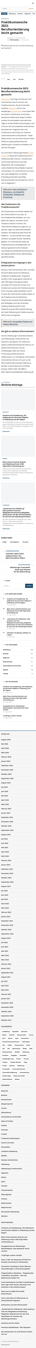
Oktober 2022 (6, 929)
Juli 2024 (4, 839)
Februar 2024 (6, 860)
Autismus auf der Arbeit (10, 1323)
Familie (4, 1125)
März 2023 (5, 908)
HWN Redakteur (14, 40)
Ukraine (12, 1066)
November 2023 (7, 873)
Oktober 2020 (6, 1011)
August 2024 (6, 834)
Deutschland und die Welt (18, 666)
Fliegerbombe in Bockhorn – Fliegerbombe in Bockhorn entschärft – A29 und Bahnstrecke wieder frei (17, 1275)
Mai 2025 (4, 796)
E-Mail (4, 542)
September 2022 (7, 934)
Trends (4, 1066)
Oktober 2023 (6, 878)
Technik (4, 1186)
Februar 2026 (6, 757)
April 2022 (5, 955)
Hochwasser (26, 1042)
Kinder (10, 1045)
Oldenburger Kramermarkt (11, 1169)
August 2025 (6, 783)
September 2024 (7, 830)
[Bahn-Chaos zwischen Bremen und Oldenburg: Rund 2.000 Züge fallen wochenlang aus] (18, 446)
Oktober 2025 (6, 774)
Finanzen (4, 1130)
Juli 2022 (4, 942)
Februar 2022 (6, 964)
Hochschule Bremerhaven (10, 1042)
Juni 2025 (4, 791)
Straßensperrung (8, 1059)
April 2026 (5, 748)
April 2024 (5, 852)
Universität (6, 1069)
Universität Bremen (18, 1069)
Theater (5, 1062)
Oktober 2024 (6, 826)
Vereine (4, 1199)
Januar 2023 (5, 916)
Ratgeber (14, 1055)
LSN (8, 1048)
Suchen (31, 8)
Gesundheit (5, 1147)
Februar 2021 (6, 994)
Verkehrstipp (6, 1076)
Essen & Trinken (7, 1121)
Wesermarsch (6, 1207)
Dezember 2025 (7, 765)
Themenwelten (7, 1190)
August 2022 (6, 938)
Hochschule (25, 1038)
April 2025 (5, 800)
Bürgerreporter (7, 1104)
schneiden (23, 1055)
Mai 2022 (4, 951)
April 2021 (5, 986)
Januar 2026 (5, 761)
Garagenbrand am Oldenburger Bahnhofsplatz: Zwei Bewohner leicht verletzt (15, 708)
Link (14, 79)
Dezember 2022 (7, 921)
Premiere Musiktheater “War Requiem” (16, 1327)
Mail (8, 79)
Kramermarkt (19, 1045)
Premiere (5, 1055)
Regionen (28, 14)
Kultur (28, 1045)
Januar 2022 (5, 968)
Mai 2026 (4, 744)
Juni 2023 (4, 895)
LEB (3, 1048)
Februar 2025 (6, 809)
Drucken (21, 79)
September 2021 (7, 973)
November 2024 (7, 822)
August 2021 (6, 977)
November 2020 (7, 1007)
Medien (18, 670)
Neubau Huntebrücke (9, 1160)
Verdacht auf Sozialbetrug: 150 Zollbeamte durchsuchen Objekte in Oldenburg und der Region (15, 417)
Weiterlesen (6, 431)
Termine (26, 1059)
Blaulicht (6, 412)
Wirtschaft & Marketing (10, 1212)
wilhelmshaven (7, 1079)
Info (3, 1045)
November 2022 (7, 925)
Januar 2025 (5, 813)
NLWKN (17, 1052)
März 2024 (5, 856)
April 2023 (5, 904)
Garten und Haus (7, 1143)
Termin (18, 1059)
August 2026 (6, 740)
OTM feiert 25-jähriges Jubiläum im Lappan (19, 634)
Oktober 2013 (6, 1020)
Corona (31, 1035)
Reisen (3, 1177)
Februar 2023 (6, 912)
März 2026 (5, 752)
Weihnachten (6, 1203)
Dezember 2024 (7, 817)
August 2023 (6, 886)
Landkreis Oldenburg (9, 1151)
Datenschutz (5, 1345)
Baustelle (15, 1031)
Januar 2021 (5, 998)
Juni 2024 (4, 843)
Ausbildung (6, 1031)
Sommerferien (16, 111)
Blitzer (4, 1035)
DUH (3, 1038)
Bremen (20, 14)
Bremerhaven (18, 662)
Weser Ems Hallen (19, 1076)
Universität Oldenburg (9, 1072)
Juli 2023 (4, 891)
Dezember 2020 (7, 1003)
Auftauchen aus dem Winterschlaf (14, 1305)
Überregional (6, 1194)
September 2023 (7, 882)
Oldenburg (12, 14)
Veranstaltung (24, 1072)
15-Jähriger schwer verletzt (12, 716)
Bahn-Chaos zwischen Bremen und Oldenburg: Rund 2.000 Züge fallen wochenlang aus (14, 464)
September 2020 (7, 1016)
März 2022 (5, 960)
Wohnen (4, 1216)
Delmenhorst (6, 1112)
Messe (25, 1048)
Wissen (17, 1079)
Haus (16, 1038)
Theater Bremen (15, 1062)
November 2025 (7, 770)
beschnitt (24, 1031)
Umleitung (20, 1066)
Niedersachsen (7, 1052)
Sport (3, 1181)
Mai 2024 (4, 847)
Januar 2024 (5, 865)
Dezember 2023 (7, 869)
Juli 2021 (4, 981)
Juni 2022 (4, 947)
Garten (10, 1038)
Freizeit (18, 674)
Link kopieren (14, 542)
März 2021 (5, 990)
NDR (30, 1048)
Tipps (25, 1062)
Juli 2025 (4, 787)
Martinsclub (16, 1048)
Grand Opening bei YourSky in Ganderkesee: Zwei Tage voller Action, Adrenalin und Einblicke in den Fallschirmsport (18, 1284)
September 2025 (7, 778)
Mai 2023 (4, 899)
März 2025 (5, 804)
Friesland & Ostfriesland (10, 1138)
